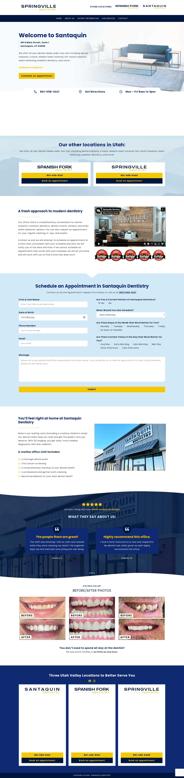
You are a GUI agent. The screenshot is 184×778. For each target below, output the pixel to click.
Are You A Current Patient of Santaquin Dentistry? (126, 299)
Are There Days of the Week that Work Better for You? (127, 322)
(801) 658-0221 (127, 292)
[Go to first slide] (164, 546)
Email (22, 338)
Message (24, 355)
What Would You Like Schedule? (115, 310)
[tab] (90, 573)
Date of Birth (26, 312)
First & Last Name (29, 299)
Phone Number (27, 325)
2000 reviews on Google (106, 509)
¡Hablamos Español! (31, 67)
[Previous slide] (20, 546)
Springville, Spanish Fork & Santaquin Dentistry (39, 7)
